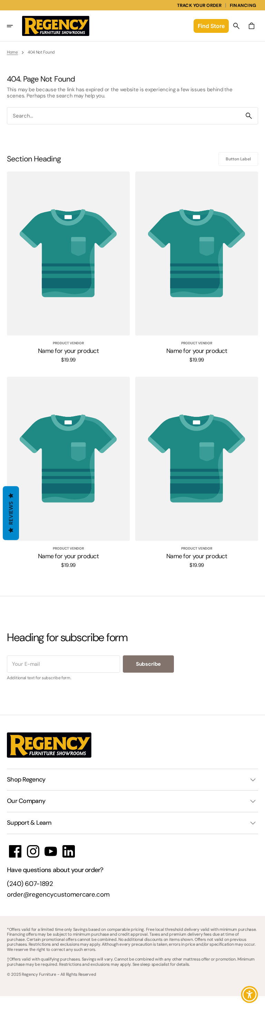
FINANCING (243, 5)
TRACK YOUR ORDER (199, 5)
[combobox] (123, 115)
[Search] (249, 115)
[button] (14, 26)
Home (12, 52)
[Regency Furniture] (55, 26)
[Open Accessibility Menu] (249, 994)
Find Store (211, 25)
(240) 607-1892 (30, 884)
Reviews (11, 513)
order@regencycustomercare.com (58, 895)
